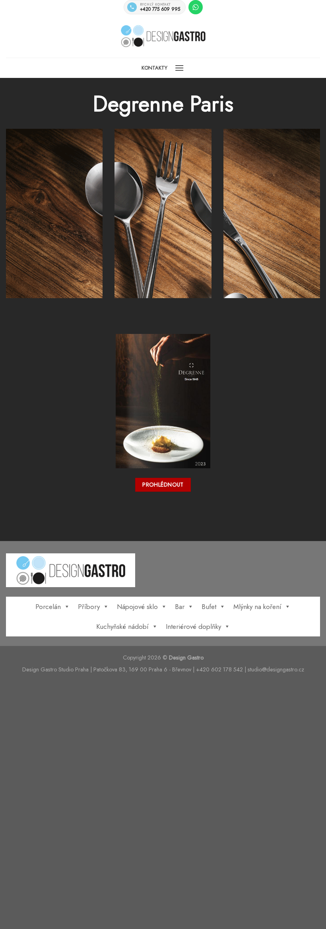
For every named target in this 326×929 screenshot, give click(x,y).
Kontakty (154, 68)
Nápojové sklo (137, 606)
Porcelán (48, 606)
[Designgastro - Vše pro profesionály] (163, 36)
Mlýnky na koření (257, 606)
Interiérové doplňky (193, 626)
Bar (179, 606)
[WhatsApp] (195, 7)
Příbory (89, 606)
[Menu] (179, 68)
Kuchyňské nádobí (122, 626)
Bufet (209, 606)
